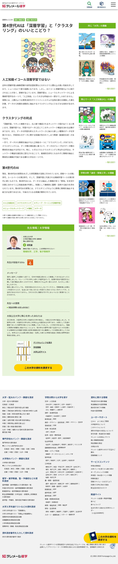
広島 (19, 423)
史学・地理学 (66, 404)
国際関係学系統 (50, 448)
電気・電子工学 (31, 20)
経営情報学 (67, 438)
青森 (9, 407)
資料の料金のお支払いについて (102, 430)
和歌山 (27, 420)
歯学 (54, 492)
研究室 (29, 245)
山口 (23, 423)
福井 (28, 414)
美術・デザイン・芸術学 (74, 422)
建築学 (73, 469)
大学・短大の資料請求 (10, 401)
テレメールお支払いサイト (100, 437)
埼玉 (19, 411)
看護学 (48, 502)
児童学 (65, 511)
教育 (54, 419)
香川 (9, 426)
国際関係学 (62, 447)
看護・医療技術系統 (52, 499)
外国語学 (49, 416)
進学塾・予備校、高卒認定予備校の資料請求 (18, 500)
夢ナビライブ (95, 504)
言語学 (64, 416)
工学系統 (48, 463)
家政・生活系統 (50, 508)
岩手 (12, 407)
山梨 (35, 411)
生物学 (64, 460)
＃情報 (29, 208)
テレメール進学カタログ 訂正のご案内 (103, 450)
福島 (27, 407)
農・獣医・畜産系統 (52, 480)
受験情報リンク (96, 455)
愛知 (16, 417)
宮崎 (21, 429)
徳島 (12, 426)
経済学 (48, 438)
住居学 (71, 511)
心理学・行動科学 (67, 407)
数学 (47, 460)
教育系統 (48, 419)
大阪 (16, 420)
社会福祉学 (56, 444)
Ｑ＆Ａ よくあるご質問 (100, 421)
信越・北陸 (6, 414)
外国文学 (57, 404)
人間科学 (60, 410)
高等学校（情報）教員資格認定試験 (15, 526)
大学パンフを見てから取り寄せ (102, 469)
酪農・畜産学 (56, 486)
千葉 (23, 411)
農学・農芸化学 (51, 484)
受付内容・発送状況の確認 (100, 434)
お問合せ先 (95, 446)
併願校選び (95, 478)
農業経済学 (74, 484)
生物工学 (49, 475)
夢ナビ (93, 501)
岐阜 (12, 417)
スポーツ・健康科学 (68, 514)
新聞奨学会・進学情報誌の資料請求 (15, 491)
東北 (4, 407)
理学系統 (48, 457)
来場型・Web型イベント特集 (101, 475)
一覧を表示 (110, 88)
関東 (4, 411)
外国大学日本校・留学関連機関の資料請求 (17, 488)
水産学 (65, 486)
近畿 (4, 420)
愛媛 (16, 426)
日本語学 (57, 416)
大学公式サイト (39, 351)
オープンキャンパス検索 (99, 472)
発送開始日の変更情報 (99, 404)
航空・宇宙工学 (59, 467)
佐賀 (24, 429)
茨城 (9, 411)
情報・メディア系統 (52, 451)
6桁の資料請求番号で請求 (11, 537)
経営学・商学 (56, 438)
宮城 (16, 407)
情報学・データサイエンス (55, 454)
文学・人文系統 (50, 401)
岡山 (12, 423)
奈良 (23, 420)
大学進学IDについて (98, 424)
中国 (4, 423)
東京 (27, 411)
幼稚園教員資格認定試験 (11, 520)
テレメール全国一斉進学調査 (101, 498)
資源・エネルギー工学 (61, 475)
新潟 (14, 414)
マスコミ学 (78, 444)
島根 (16, 423)
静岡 (9, 417)
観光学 (70, 444)
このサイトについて (98, 427)
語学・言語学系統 (51, 413)
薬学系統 (48, 496)
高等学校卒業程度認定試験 (12, 517)
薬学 (54, 495)
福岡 (14, 429)
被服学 (59, 511)
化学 (58, 460)
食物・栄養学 (50, 511)
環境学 (64, 444)
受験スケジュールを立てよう (101, 481)
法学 (47, 432)
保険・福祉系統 (50, 505)
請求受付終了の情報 (98, 407)
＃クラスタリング (24, 203)
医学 (54, 489)
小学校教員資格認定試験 (11, 523)
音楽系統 (48, 425)
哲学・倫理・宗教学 (52, 407)
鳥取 (9, 423)
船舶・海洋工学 (51, 477)
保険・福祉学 (62, 505)
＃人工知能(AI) (9, 203)
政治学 (53, 432)
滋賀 (9, 420)
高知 (19, 426)
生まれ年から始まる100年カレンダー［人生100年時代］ (103, 510)
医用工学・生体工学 (73, 467)
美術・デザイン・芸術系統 (54, 422)
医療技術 (55, 502)
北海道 (4, 404)
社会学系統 (49, 441)
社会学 (48, 444)
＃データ (38, 208)
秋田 (19, 407)
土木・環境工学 (51, 472)
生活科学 (79, 511)
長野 (17, 414)
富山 (21, 414)
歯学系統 (48, 492)
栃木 (12, 411)
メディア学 (69, 454)
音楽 (54, 425)
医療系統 (48, 489)
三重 (19, 417)
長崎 (28, 429)
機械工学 (49, 467)
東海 (4, 417)
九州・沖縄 (6, 429)
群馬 (16, 411)
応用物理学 (70, 472)
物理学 (53, 460)
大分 (17, 429)
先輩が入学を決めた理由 (100, 484)
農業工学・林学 (63, 484)
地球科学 (71, 460)
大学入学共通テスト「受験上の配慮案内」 (17, 514)
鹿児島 (4, 432)
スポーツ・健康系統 (52, 515)
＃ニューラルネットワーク (13, 208)
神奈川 (31, 411)
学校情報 (37, 347)
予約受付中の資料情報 (99, 401)
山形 (23, 407)
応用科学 (78, 472)
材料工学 (61, 472)
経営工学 (74, 475)
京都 (12, 420)
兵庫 (19, 420)
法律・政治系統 (50, 429)
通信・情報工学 (19, 20)
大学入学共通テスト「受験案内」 (14, 510)
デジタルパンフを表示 (42, 342)
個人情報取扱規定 (97, 440)
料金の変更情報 (96, 411)
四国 (4, 426)
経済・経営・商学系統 (53, 435)
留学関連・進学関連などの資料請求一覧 (16, 485)
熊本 (31, 429)
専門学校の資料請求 (9, 442)
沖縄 (9, 432)
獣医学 (48, 486)
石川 (24, 414)
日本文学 (49, 404)
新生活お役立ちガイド (99, 488)
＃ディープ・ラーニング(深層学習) (47, 203)
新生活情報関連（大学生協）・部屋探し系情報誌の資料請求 (19, 495)
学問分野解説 (95, 466)
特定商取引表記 (96, 443)
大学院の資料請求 (8, 462)
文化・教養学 (50, 410)
